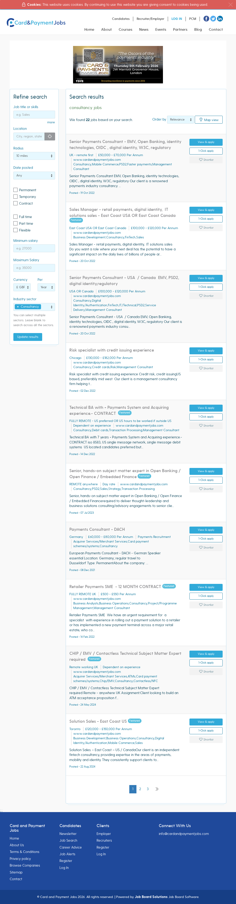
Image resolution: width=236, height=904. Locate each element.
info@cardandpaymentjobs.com (184, 834)
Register (65, 861)
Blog (198, 29)
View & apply (206, 142)
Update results (27, 337)
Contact (216, 29)
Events (160, 29)
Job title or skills (25, 107)
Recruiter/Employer (150, 19)
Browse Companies (25, 865)
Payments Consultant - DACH (97, 529)
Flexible (25, 230)
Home (89, 29)
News (143, 29)
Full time (25, 217)
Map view (211, 120)
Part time (26, 223)
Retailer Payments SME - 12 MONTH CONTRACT (115, 586)
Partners (180, 29)
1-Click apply (206, 151)
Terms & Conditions (24, 852)
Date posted (23, 168)
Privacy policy (20, 859)
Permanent (27, 190)
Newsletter (68, 834)
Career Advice (70, 847)
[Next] (156, 789)
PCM (192, 19)
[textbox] (43, 306)
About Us (17, 845)
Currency (20, 280)
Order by (159, 119)
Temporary (27, 197)
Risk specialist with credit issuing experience (111, 350)
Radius (18, 148)
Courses (125, 29)
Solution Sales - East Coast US (98, 721)
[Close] (230, 4)
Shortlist (208, 160)
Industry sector (24, 299)
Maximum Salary (26, 260)
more (51, 122)
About (106, 29)
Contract (26, 203)
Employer (104, 834)
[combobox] (34, 307)
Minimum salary (25, 241)
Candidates (121, 19)
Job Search (68, 840)
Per (40, 280)
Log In (64, 868)
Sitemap (16, 872)
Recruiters (104, 840)
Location (20, 129)
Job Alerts (67, 854)
